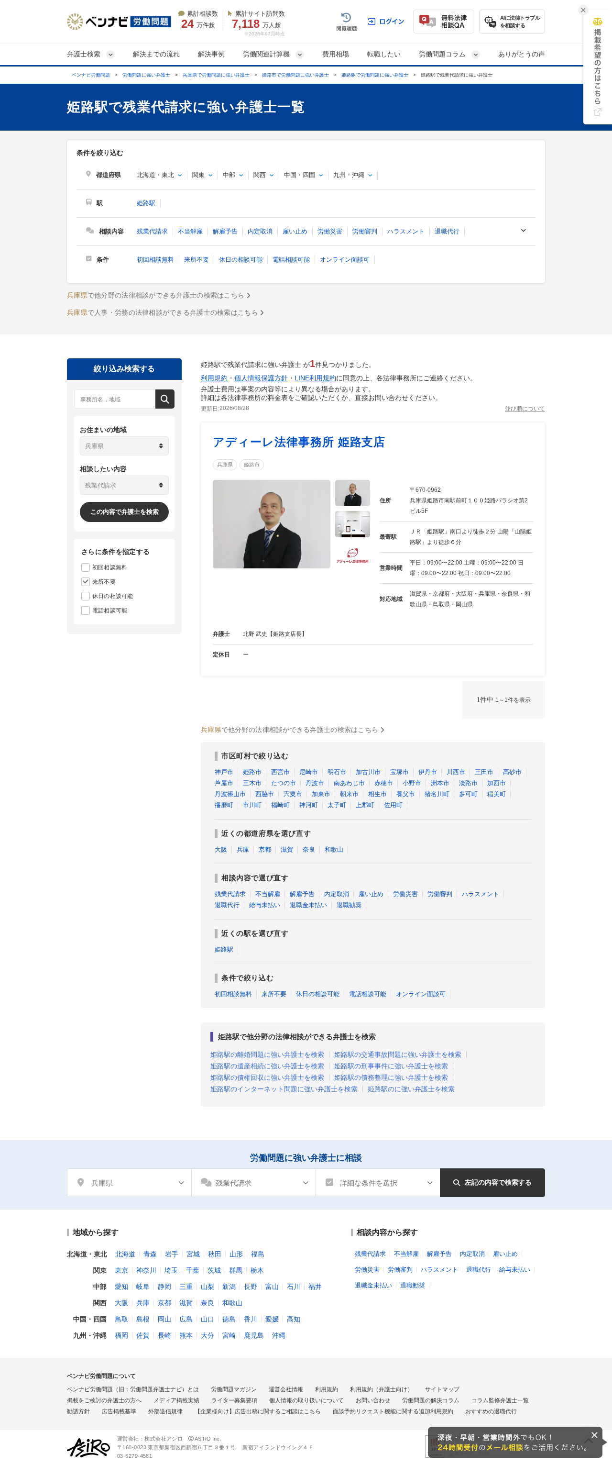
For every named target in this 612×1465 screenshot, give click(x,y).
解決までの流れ (156, 54)
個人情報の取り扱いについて (306, 1400)
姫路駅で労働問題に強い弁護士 (374, 75)
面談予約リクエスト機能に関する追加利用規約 (393, 1411)
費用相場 (335, 54)
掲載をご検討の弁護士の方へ (104, 1400)
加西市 (496, 783)
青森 (150, 1254)
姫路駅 (146, 203)
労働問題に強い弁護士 (146, 75)
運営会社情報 (286, 1389)
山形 (236, 1254)
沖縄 (278, 1335)
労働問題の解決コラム (430, 1400)
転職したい (384, 54)
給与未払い (264, 905)
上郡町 (365, 805)
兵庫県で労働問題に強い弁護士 (216, 75)
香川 (250, 1319)
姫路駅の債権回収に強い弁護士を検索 (267, 1077)
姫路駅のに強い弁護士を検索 (411, 1089)
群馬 (235, 1270)
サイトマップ (442, 1389)
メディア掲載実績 (176, 1400)
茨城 (214, 1270)
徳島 (229, 1319)
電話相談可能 (291, 259)
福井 (315, 1286)
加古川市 (368, 772)
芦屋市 (224, 783)
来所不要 (196, 259)
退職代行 (447, 231)
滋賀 (287, 849)
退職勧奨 (349, 905)
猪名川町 (437, 794)
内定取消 (260, 231)
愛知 (121, 1286)
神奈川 (146, 1270)
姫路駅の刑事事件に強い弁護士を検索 (391, 1066)
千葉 (192, 1270)
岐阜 (143, 1286)
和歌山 (334, 849)
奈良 (309, 849)
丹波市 (315, 783)
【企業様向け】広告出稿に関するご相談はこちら (258, 1411)
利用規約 (214, 378)
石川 (293, 1286)
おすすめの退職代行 (491, 1411)
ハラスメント (406, 231)
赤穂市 (383, 783)
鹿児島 (254, 1335)
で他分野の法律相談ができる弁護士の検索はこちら (155, 295)
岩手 (171, 1254)
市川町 (252, 805)
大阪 (221, 849)
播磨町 (224, 805)
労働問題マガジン (234, 1389)
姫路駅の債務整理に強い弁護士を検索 (391, 1077)
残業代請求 (152, 231)
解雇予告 (225, 231)
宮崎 (229, 1335)
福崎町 (280, 805)
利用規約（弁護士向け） (381, 1389)
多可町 (468, 794)
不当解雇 (190, 231)
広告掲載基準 (119, 1411)
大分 (207, 1335)
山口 (207, 1319)
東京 (121, 1270)
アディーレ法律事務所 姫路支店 (299, 441)
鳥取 (121, 1319)
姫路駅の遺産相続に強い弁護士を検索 (267, 1066)
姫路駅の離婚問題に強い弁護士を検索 (267, 1054)
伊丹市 (427, 772)
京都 (265, 849)
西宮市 (280, 772)
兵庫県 (225, 464)
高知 (293, 1319)
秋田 (214, 1254)
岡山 (164, 1319)
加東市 (321, 794)
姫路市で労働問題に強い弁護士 (295, 75)
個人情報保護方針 (261, 378)
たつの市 (283, 783)
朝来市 (349, 794)
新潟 (229, 1286)
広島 (186, 1319)
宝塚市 (399, 772)
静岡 (164, 1286)
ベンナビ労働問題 (91, 75)
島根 (143, 1319)
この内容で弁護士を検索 (124, 511)
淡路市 (468, 783)
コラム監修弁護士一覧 (500, 1400)
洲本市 (440, 783)
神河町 (308, 805)
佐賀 (143, 1335)
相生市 (377, 794)
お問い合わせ (373, 1400)
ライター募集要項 (234, 1400)
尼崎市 (308, 772)
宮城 (193, 1254)
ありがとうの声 (521, 54)
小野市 (412, 783)
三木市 (252, 783)
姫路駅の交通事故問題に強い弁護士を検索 (397, 1054)
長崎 (164, 1335)
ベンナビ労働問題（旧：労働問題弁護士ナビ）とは (133, 1389)
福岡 (121, 1335)
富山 (272, 1286)
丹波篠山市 (230, 794)
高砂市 (512, 772)
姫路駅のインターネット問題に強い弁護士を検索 (284, 1089)
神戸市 (224, 772)
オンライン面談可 (345, 259)
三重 (186, 1286)
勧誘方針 (78, 1411)
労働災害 (329, 231)
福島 (257, 1254)
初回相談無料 (155, 259)
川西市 (456, 772)
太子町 (337, 805)
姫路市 (252, 464)
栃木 (257, 1270)
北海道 (125, 1254)
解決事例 (211, 54)
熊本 (186, 1335)
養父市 (405, 794)
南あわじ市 (349, 783)
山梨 (207, 1286)
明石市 (337, 772)
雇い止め (295, 231)
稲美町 (496, 794)
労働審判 (364, 231)
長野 (250, 1286)
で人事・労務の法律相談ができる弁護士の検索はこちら (162, 312)
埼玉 (171, 1270)
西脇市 (264, 794)
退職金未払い (308, 905)
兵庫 (243, 849)
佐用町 (393, 805)
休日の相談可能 (240, 259)
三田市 (484, 772)
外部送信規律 (165, 1411)
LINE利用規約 (315, 378)
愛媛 (272, 1319)
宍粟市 (293, 794)
